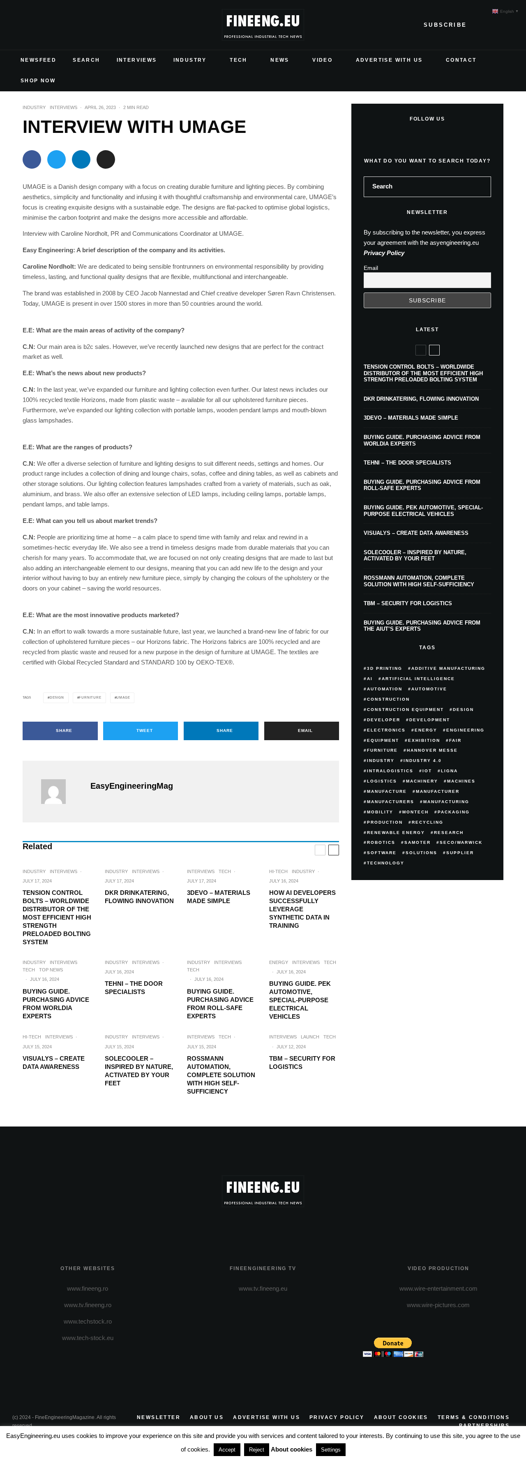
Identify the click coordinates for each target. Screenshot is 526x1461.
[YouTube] (58, 25)
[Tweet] (56, 159)
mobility (380, 812)
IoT (427, 771)
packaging (454, 812)
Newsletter (158, 1417)
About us (207, 1417)
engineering (465, 730)
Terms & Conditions (474, 1417)
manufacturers (390, 801)
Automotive (429, 689)
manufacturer (437, 791)
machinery (422, 781)
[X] (32, 25)
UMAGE (123, 697)
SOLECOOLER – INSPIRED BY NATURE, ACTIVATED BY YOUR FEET (139, 1071)
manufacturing (446, 801)
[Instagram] (45, 25)
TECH (238, 60)
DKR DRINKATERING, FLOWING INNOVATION (139, 896)
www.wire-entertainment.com (438, 1288)
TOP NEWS (51, 969)
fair (455, 740)
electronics (386, 730)
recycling (427, 822)
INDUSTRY (190, 60)
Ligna (449, 771)
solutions (421, 852)
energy (426, 730)
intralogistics (390, 771)
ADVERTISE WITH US (389, 60)
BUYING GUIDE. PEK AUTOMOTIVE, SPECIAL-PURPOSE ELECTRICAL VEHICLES (300, 1000)
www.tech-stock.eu (87, 1337)
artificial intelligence (418, 678)
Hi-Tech (278, 871)
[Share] (32, 159)
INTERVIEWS (137, 60)
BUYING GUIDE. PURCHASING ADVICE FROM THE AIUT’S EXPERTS (422, 626)
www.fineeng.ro (87, 1288)
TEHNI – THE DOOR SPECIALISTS (134, 987)
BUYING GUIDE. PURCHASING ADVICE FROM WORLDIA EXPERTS (56, 1004)
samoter (417, 842)
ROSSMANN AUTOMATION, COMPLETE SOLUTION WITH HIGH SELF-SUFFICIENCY (221, 1075)
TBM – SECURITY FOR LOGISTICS (302, 1062)
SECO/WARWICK (461, 842)
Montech (415, 812)
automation (384, 689)
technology (385, 863)
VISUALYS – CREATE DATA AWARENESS (54, 1062)
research (449, 832)
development (429, 720)
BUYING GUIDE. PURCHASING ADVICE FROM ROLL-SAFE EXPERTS (220, 1004)
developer (383, 720)
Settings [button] (331, 1450)
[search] (482, 187)
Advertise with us (266, 1417)
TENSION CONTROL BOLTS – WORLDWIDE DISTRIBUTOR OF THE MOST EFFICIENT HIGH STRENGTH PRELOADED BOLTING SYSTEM (57, 917)
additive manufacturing (448, 668)
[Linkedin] (71, 25)
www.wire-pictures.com (438, 1304)
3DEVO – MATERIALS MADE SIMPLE (218, 896)
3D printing (384, 668)
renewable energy (396, 832)
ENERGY (278, 962)
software (382, 852)
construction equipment (405, 709)
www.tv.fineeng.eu (263, 1288)
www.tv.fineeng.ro (87, 1304)
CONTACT (461, 60)
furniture (90, 697)
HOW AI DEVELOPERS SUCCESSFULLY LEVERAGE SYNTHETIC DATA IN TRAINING (302, 909)
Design (57, 697)
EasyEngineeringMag (131, 785)
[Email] (106, 159)
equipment (383, 740)
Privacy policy (337, 1417)
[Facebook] (18, 25)
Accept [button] (227, 1450)
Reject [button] (256, 1450)
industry (380, 760)
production (385, 822)
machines (461, 781)
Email (371, 268)
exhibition (424, 740)
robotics (381, 842)
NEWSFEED (38, 60)
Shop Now (38, 81)
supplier (460, 852)
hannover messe (432, 750)
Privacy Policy (384, 252)
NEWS (279, 60)
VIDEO (322, 60)
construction (388, 699)
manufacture (387, 791)
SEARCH (86, 60)
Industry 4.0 (423, 760)
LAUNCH (310, 1036)
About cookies (401, 1417)
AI (370, 678)
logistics (382, 781)
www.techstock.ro (88, 1321)
